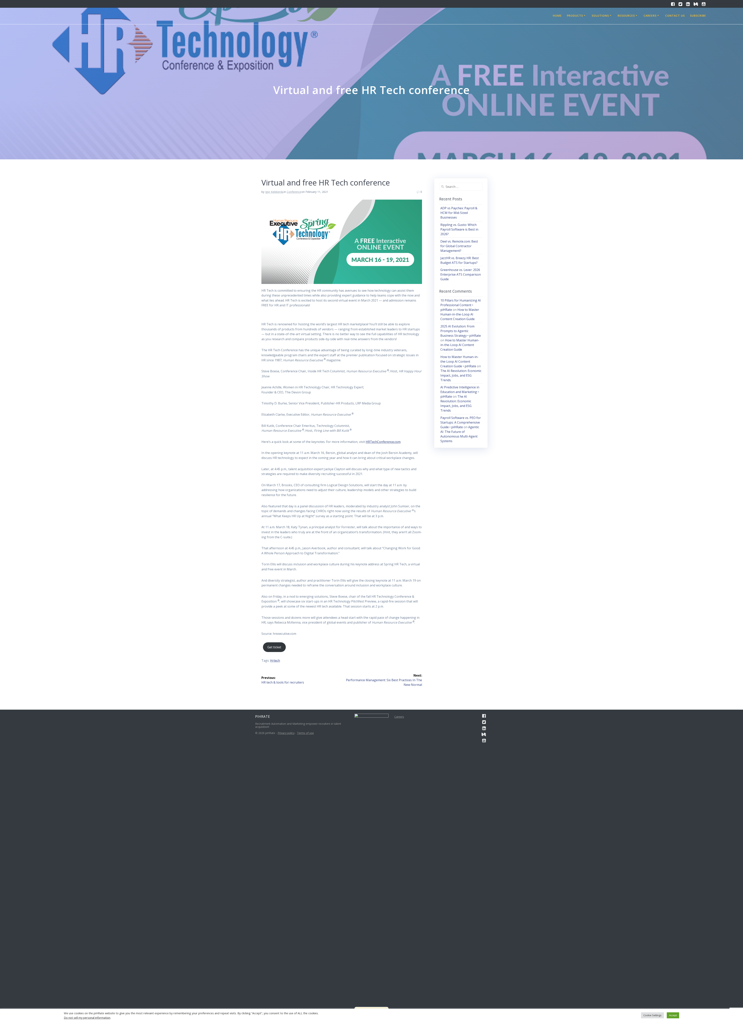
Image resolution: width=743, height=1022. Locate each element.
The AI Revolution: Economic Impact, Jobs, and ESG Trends (460, 375)
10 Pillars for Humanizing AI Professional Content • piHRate (460, 305)
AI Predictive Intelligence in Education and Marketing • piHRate (459, 392)
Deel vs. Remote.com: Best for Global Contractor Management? (459, 246)
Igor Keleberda (274, 192)
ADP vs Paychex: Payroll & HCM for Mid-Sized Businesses (458, 213)
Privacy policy (286, 733)
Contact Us (675, 15)
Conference (294, 192)
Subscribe (698, 15)
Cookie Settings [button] (652, 1015)
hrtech (275, 660)
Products (575, 15)
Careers (650, 15)
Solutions (600, 15)
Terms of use (305, 733)
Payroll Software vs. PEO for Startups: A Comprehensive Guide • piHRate (460, 422)
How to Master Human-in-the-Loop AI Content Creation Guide (459, 314)
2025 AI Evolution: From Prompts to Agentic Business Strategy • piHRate (460, 331)
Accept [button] (673, 1015)
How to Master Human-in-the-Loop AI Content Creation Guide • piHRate (459, 361)
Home (557, 15)
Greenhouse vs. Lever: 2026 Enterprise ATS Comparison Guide (460, 274)
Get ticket (274, 647)
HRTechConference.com (383, 442)
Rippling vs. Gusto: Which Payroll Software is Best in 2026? (459, 229)
